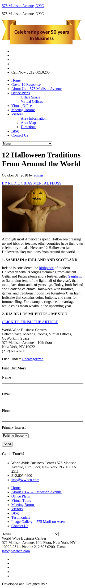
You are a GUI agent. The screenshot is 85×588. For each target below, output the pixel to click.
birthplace (46, 268)
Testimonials (20, 517)
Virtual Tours (21, 500)
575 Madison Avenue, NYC (23, 6)
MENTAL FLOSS (47, 183)
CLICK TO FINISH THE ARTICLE (30, 322)
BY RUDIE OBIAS (17, 183)
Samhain (74, 276)
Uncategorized (32, 359)
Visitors (17, 509)
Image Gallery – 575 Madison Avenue (39, 522)
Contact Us (19, 526)
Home (16, 488)
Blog (15, 513)
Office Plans (20, 496)
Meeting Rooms (23, 505)
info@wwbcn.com (25, 480)
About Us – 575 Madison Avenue (36, 492)
